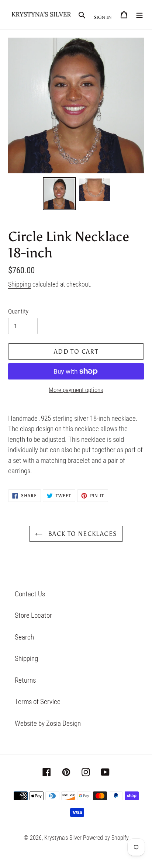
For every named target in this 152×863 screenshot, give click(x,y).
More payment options (76, 390)
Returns (25, 680)
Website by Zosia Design (48, 723)
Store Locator (33, 615)
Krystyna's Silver (63, 837)
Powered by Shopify (106, 837)
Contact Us (30, 594)
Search (24, 637)
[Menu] (139, 15)
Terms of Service (38, 701)
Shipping (19, 284)
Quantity (18, 311)
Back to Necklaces (81, 533)
